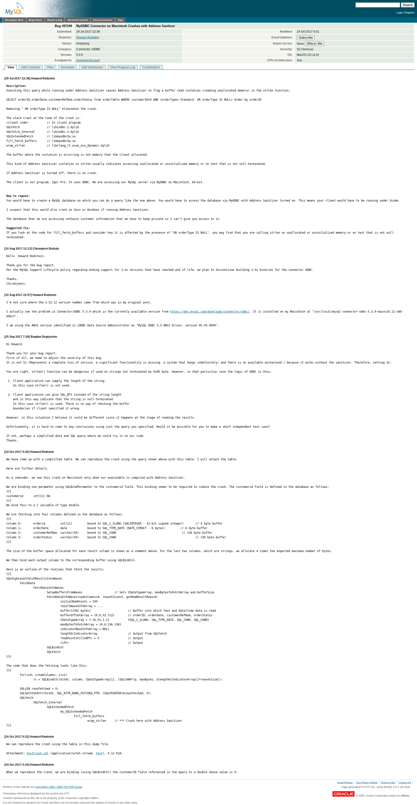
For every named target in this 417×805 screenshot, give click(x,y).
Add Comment (30, 67)
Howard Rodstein (87, 37)
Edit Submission (92, 67)
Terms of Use (388, 782)
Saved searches (102, 20)
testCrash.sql (38, 753)
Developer (68, 67)
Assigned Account (88, 60)
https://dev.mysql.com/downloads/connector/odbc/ (210, 311)
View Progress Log (122, 67)
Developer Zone (14, 20)
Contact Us (405, 782)
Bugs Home (35, 20)
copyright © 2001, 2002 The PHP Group (58, 786)
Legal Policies (345, 782)
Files (50, 67)
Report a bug (54, 20)
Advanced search (77, 20)
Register (410, 12)
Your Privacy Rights (366, 782)
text (99, 753)
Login (399, 12)
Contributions (151, 67)
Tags (120, 20)
